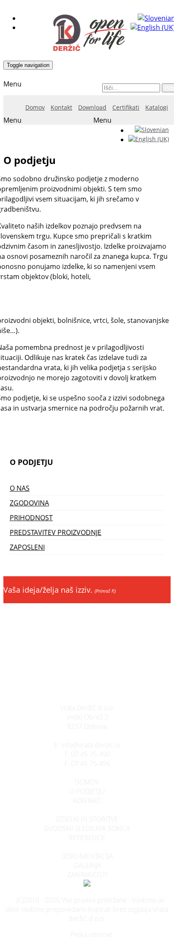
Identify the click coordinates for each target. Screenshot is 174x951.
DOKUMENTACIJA (87, 856)
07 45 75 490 (90, 754)
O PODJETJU (87, 791)
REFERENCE (87, 837)
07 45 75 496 (90, 763)
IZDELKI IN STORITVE (87, 819)
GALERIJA (87, 865)
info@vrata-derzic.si (90, 745)
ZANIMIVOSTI (87, 874)
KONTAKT (87, 800)
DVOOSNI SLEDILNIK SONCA (87, 828)
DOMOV (87, 782)
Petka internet (91, 934)
